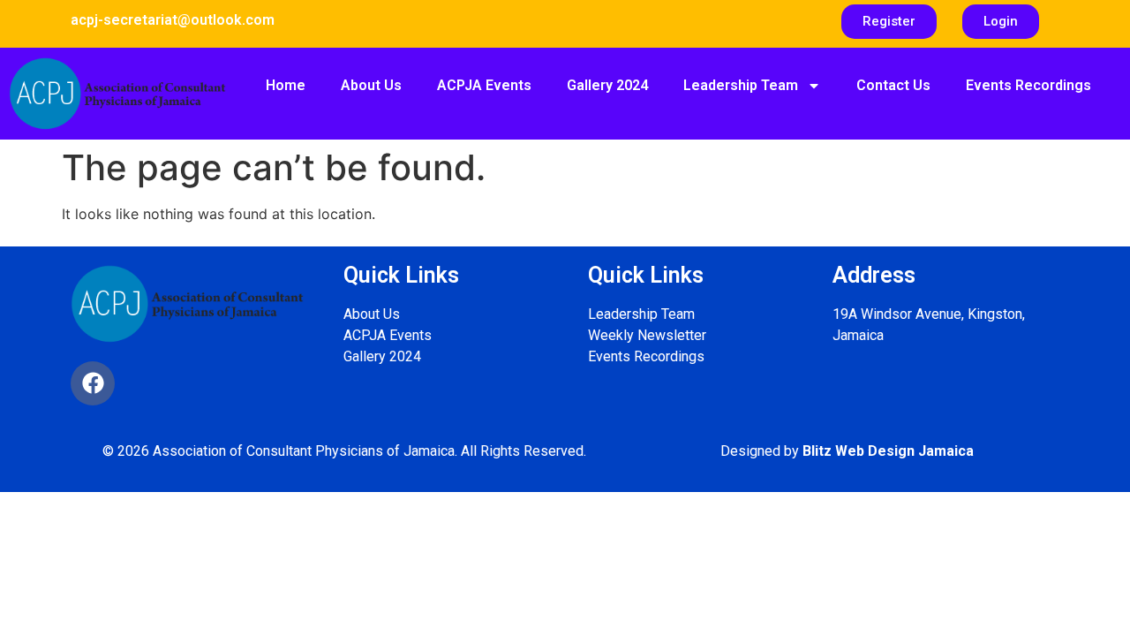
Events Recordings (1028, 85)
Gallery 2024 (607, 85)
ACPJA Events (484, 85)
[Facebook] (93, 383)
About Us (371, 85)
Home (285, 85)
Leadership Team (740, 85)
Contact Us (893, 85)
